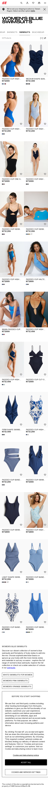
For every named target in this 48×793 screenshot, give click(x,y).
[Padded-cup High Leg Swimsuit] (12, 59)
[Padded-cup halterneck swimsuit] (36, 259)
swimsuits (11, 668)
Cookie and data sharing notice (26, 755)
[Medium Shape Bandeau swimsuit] (36, 59)
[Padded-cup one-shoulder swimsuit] (12, 159)
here (33, 11)
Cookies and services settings (25, 772)
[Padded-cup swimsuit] (12, 209)
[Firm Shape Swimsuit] (12, 410)
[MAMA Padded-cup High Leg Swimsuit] (12, 309)
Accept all (26, 762)
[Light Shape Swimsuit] (12, 557)
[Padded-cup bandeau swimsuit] (12, 460)
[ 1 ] (41, 38)
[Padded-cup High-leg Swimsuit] (36, 410)
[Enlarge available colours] (4, 83)
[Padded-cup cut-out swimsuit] (36, 360)
